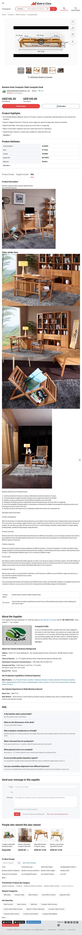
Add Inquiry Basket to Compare (41, 77)
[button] (3, 3)
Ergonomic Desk (65, 895)
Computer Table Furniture (56, 909)
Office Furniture (20, 15)
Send (17, 814)
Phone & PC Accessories (9, 874)
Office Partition (33, 895)
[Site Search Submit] (53, 9)
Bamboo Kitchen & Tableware (11, 870)
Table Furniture (8, 904)
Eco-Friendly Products (20, 680)
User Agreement (52, 929)
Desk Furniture (21, 904)
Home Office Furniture (49, 895)
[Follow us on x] (69, 922)
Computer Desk (32, 15)
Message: (10, 797)
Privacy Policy (71, 929)
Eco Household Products (29, 874)
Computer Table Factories (49, 904)
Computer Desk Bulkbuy (49, 914)
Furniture (11, 15)
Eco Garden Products (47, 874)
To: (12, 792)
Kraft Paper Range (46, 867)
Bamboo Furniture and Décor (30, 870)
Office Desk (7, 895)
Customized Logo (27, 867)
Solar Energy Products (62, 682)
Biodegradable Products (36, 682)
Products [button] (20, 9)
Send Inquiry (21, 106)
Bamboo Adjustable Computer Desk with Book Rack (24, 846)
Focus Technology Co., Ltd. (27, 929)
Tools (3, 867)
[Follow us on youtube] (74, 922)
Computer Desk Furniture (11, 914)
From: (11, 787)
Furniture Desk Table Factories (13, 909)
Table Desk (33, 904)
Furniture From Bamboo (30, 914)
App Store (7, 922)
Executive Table (19, 895)
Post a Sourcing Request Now (57, 814)
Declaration (62, 929)
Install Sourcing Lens (11, 925)
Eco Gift (62, 874)
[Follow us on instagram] (71, 922)
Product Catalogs (30, 863)
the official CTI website (48, 620)
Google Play (19, 922)
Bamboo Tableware (35, 680)
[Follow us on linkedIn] (59, 925)
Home (4, 15)
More (4, 917)
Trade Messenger (33, 922)
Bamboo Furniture (48, 680)
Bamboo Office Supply (48, 870)
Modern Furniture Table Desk (35, 909)
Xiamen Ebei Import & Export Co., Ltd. (18, 91)
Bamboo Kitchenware (62, 680)
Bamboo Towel (49, 682)
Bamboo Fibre (64, 870)
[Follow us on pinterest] (77, 922)
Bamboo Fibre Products (19, 682)
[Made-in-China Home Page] (41, 3)
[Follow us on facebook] (66, 922)
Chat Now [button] (62, 106)
